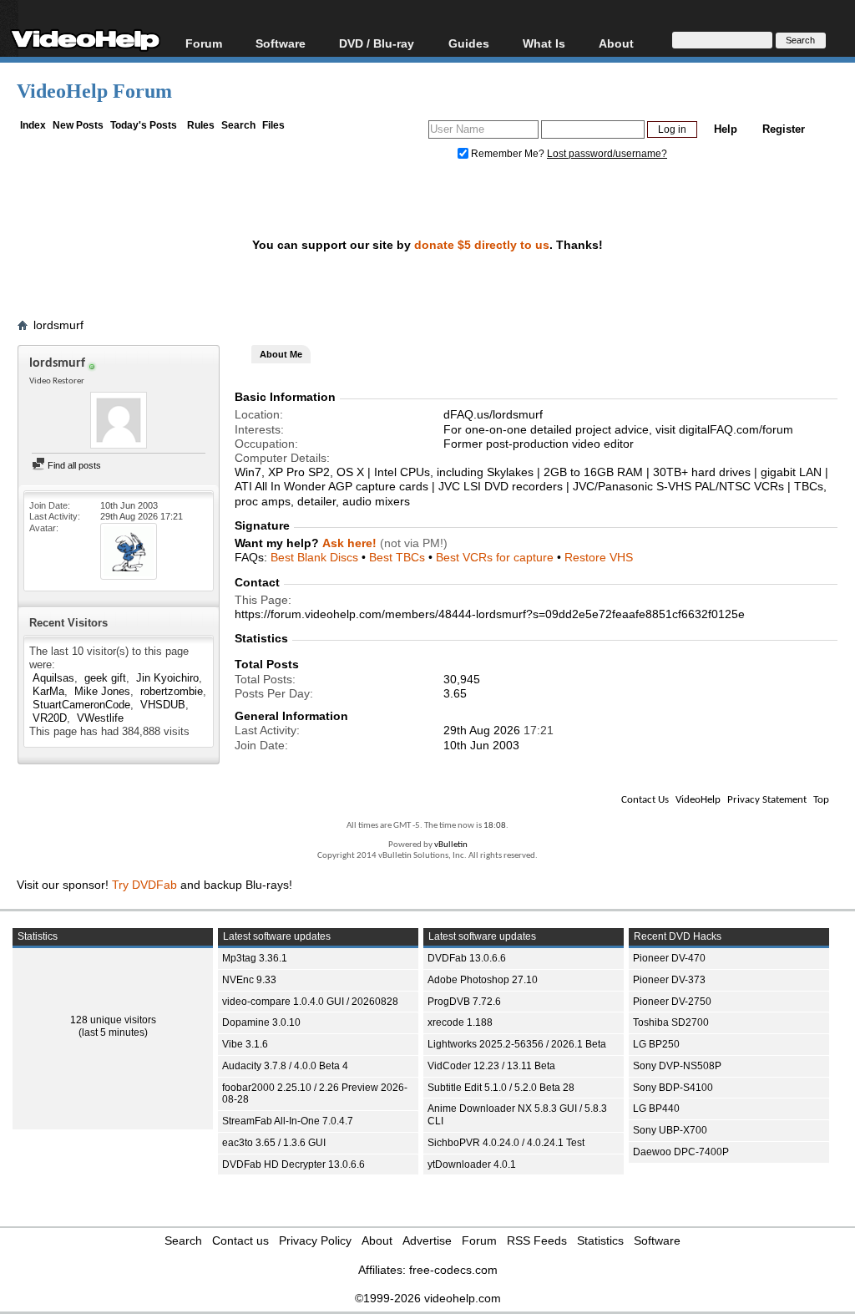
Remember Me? (507, 154)
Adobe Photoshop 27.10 (483, 980)
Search (238, 125)
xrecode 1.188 (460, 1022)
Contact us (240, 1240)
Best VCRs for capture (495, 557)
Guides (468, 43)
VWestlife (100, 718)
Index (33, 125)
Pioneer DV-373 (669, 980)
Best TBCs (397, 557)
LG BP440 (656, 1108)
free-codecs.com (453, 1269)
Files (273, 125)
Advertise (427, 1240)
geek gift (105, 678)
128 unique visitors (113, 1020)
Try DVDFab (144, 884)
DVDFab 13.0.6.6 (467, 958)
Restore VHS (598, 557)
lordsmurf (58, 325)
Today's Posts (143, 125)
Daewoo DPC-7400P (681, 1152)
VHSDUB (162, 704)
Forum (203, 43)
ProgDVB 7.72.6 (464, 1001)
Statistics (600, 1240)
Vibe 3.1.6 (245, 1044)
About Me (281, 354)
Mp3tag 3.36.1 (254, 958)
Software (280, 43)
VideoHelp (698, 799)
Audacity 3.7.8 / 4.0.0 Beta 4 (285, 1066)
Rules (201, 125)
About (377, 1240)
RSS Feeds (537, 1240)
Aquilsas (53, 678)
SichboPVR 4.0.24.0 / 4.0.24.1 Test (506, 1143)
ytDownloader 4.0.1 (472, 1164)
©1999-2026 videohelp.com (428, 1298)
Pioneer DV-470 (669, 958)
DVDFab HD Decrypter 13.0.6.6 (293, 1164)
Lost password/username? (607, 154)
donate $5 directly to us (481, 244)
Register (783, 129)
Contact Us (645, 799)
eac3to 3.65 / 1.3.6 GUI (274, 1143)
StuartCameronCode (81, 704)
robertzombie (171, 691)
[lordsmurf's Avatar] (118, 422)
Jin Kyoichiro (167, 678)
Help (725, 129)
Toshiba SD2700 (671, 1022)
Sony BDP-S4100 (673, 1087)
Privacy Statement (767, 799)
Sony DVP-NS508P (677, 1066)
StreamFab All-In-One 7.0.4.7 (287, 1121)
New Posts (78, 125)
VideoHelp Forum (94, 91)
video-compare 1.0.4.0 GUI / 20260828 (310, 1001)
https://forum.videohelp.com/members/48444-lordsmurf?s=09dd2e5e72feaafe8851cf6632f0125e (490, 614)
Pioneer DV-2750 (672, 1001)
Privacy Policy (315, 1240)
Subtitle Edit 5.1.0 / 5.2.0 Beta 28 (501, 1087)
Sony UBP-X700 (670, 1130)
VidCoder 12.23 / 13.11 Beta (491, 1066)
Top (821, 799)
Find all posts (73, 465)
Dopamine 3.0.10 (261, 1022)
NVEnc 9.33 (249, 980)
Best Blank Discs (314, 557)
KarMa (48, 691)
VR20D (50, 718)
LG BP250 (656, 1044)
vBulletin (451, 845)
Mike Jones (102, 691)
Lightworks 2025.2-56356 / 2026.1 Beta (517, 1044)
